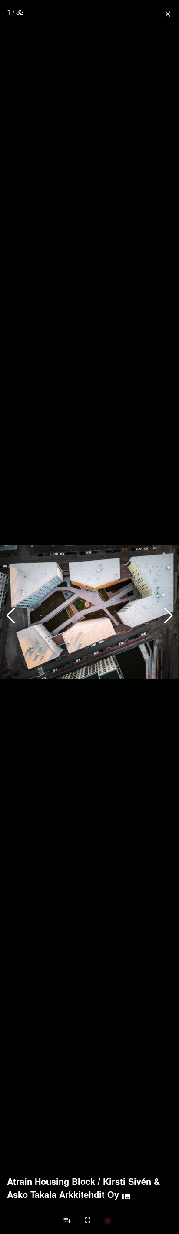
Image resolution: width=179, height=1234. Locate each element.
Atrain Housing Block (51, 1181)
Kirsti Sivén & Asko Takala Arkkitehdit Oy (83, 1188)
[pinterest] (107, 1220)
